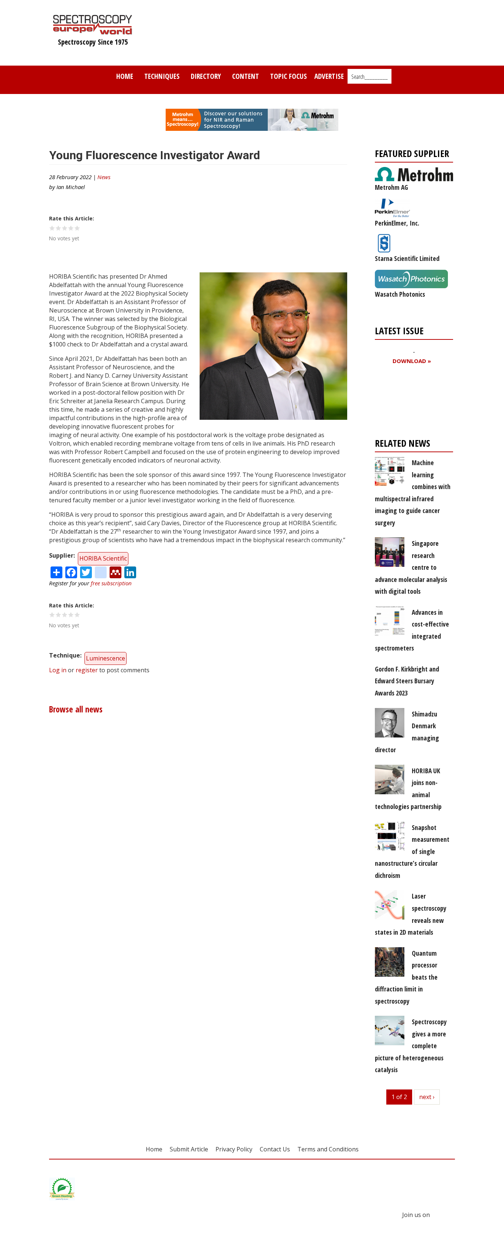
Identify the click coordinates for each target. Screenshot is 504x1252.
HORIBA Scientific (103, 558)
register (87, 670)
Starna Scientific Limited (407, 258)
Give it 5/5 (77, 228)
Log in (57, 670)
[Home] (93, 31)
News (103, 177)
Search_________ (369, 77)
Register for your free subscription (410, 403)
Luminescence (105, 658)
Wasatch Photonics (400, 294)
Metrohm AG (391, 187)
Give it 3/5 (65, 228)
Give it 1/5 (52, 228)
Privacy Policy (233, 1149)
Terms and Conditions (328, 1149)
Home (124, 76)
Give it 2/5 (58, 228)
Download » (412, 361)
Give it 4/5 (71, 228)
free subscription (111, 583)
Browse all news (76, 709)
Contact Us (275, 1149)
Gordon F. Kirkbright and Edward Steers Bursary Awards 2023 (407, 681)
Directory (206, 76)
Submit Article (189, 1149)
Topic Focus (288, 76)
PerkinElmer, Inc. (397, 223)
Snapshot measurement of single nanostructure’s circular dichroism (412, 851)
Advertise (329, 76)
